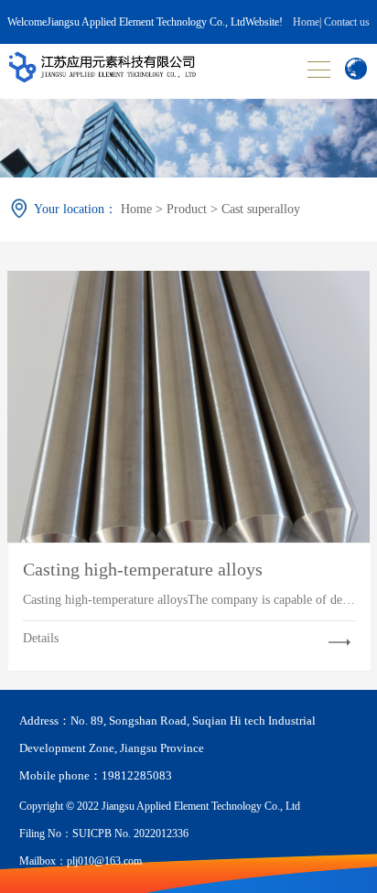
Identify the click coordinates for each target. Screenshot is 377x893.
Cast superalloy (260, 209)
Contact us (347, 22)
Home (306, 22)
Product (187, 209)
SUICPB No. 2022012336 (130, 833)
